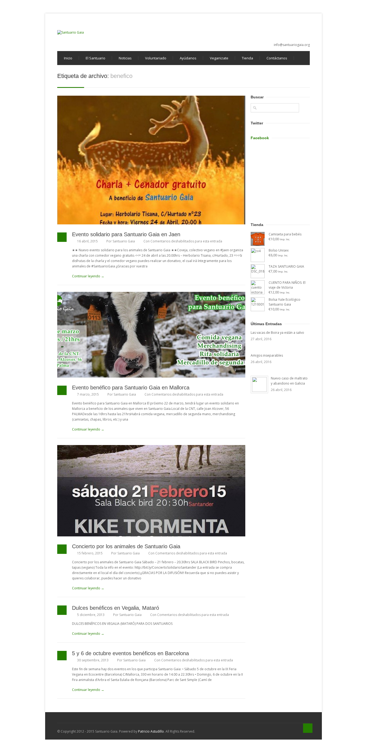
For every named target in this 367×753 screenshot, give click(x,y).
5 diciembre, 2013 (91, 614)
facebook (270, 28)
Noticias (125, 58)
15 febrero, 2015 (90, 553)
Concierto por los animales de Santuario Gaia (126, 546)
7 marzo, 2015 (88, 394)
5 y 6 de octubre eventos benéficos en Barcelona (130, 653)
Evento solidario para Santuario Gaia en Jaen (126, 234)
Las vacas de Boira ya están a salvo (277, 332)
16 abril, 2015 (87, 241)
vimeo (288, 28)
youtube (297, 28)
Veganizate (219, 58)
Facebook (260, 138)
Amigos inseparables (267, 355)
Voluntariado (155, 58)
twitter (279, 28)
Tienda (247, 58)
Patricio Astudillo (151, 731)
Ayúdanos (188, 58)
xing (306, 28)
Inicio (68, 58)
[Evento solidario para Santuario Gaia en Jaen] (151, 160)
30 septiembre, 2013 (93, 660)
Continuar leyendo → (88, 276)
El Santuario (95, 58)
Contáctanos (277, 58)
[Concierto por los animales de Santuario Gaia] (151, 490)
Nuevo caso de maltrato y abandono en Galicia (289, 381)
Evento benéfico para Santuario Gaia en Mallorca (130, 387)
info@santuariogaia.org (292, 44)
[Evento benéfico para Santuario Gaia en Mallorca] (151, 335)
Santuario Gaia (124, 241)
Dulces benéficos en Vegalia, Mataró (115, 608)
